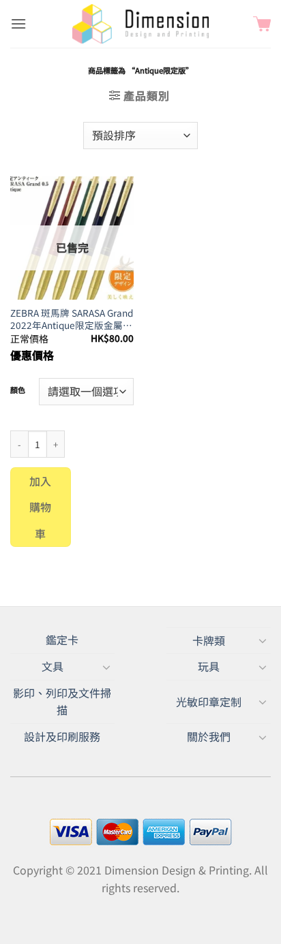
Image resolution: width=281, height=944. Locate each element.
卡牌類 (208, 640)
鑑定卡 (62, 639)
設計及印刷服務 (62, 736)
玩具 (209, 666)
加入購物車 (40, 507)
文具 (52, 666)
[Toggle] (262, 640)
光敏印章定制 (208, 701)
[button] (18, 23)
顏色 (17, 390)
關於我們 (209, 736)
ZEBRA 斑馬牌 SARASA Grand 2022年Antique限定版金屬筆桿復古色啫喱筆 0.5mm (71, 319)
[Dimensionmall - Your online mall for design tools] (140, 24)
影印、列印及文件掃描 (62, 702)
